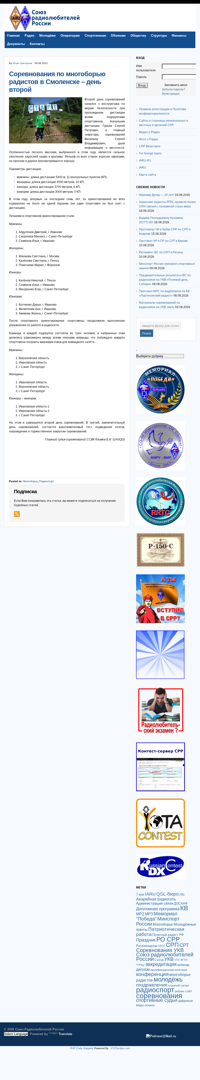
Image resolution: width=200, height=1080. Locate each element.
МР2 (140, 914)
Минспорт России (158, 921)
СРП (172, 944)
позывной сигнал (178, 985)
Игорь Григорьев (22, 63)
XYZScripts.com (120, 1048)
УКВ (169, 959)
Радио (29, 35)
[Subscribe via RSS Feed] (17, 514)
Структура (159, 35)
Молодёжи (47, 35)
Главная (13, 35)
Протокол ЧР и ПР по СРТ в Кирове (163, 241)
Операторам (70, 35)
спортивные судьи (156, 1000)
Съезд (158, 960)
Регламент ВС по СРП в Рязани (161, 252)
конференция (152, 974)
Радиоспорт (46, 481)
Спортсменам (95, 35)
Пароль (141, 77)
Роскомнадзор (146, 946)
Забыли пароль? (173, 89)
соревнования (159, 996)
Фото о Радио (148, 139)
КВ (184, 908)
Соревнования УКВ (160, 950)
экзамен (149, 1005)
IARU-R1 (145, 160)
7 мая (140, 894)
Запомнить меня (175, 85)
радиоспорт (155, 990)
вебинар (183, 965)
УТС (177, 959)
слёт (188, 991)
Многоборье (30, 481)
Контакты (37, 44)
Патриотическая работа (160, 931)
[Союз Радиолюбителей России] (44, 30)
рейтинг (179, 991)
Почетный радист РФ (168, 935)
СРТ (184, 945)
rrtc (182, 894)
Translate (65, 1034)
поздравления (151, 984)
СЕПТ (161, 945)
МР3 (149, 914)
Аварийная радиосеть (156, 899)
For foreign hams (150, 153)
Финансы (179, 35)
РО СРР (168, 939)
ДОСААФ (181, 903)
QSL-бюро (167, 894)
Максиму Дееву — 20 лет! (156, 195)
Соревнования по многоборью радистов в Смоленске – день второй (57, 81)
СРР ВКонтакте (149, 146)
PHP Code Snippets (81, 1048)
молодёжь (168, 979)
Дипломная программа (158, 908)
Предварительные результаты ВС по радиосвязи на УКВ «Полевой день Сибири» (165, 280)
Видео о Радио (149, 132)
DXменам (118, 35)
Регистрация (171, 94)
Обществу (138, 35)
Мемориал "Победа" (157, 916)
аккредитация (161, 964)
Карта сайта (147, 174)
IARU (142, 167)
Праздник (146, 940)
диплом (143, 969)
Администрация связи (154, 903)
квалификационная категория (168, 969)
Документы (16, 44)
